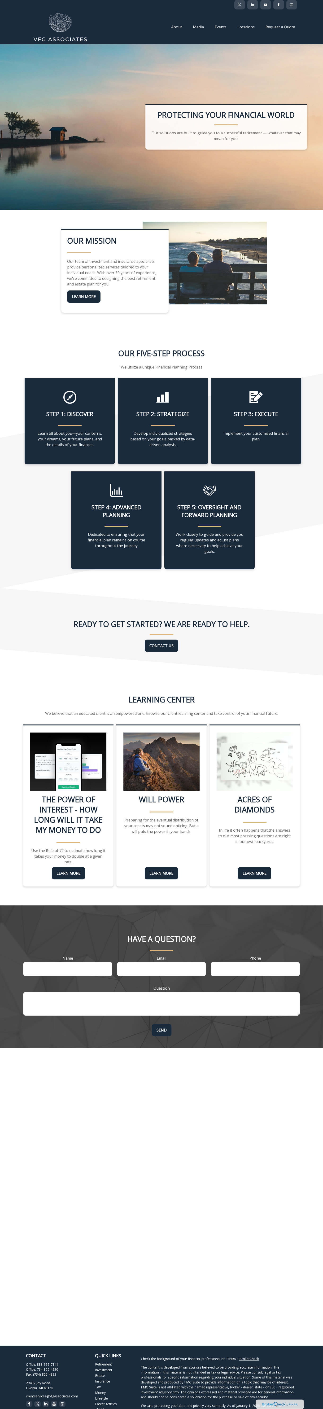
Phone (255, 958)
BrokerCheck (249, 1358)
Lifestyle (101, 1398)
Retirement (103, 1364)
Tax (98, 1387)
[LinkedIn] (252, 4)
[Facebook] (278, 4)
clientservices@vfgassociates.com (52, 1396)
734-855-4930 (47, 1369)
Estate (100, 1375)
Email (161, 958)
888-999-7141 (47, 1364)
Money (100, 1392)
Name (67, 958)
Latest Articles (106, 1404)
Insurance (102, 1381)
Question (161, 988)
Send (162, 1030)
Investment (103, 1370)
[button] (176, 26)
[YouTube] (265, 4)
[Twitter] (239, 4)
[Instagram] (62, 1404)
